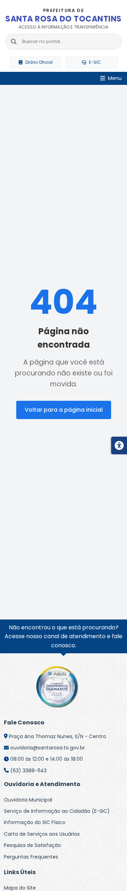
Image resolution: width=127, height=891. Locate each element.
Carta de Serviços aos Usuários (42, 833)
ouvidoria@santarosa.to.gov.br (47, 747)
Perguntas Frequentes (31, 856)
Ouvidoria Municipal (28, 799)
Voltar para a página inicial (64, 410)
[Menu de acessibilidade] (119, 445)
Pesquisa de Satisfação (32, 845)
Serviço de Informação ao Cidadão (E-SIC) (57, 811)
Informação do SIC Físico (34, 822)
